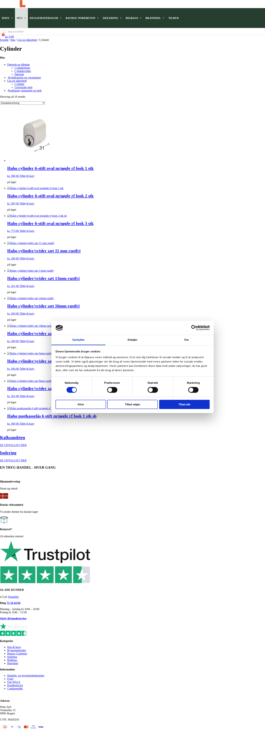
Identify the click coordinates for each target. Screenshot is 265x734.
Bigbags (132, 18)
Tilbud (173, 18)
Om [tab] (186, 339)
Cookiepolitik (15, 688)
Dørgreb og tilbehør (18, 64)
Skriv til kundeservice (13, 618)
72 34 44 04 (13, 602)
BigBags (12, 660)
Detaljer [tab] (133, 339)
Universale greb (23, 87)
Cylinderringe (22, 67)
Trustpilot (13, 596)
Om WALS (13, 682)
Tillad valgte (132, 404)
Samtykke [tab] (78, 339)
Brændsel (153, 18)
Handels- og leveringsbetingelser (25, 675)
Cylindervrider (22, 71)
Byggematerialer (44, 18)
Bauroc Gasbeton (17, 653)
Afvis (81, 404)
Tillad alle (184, 404)
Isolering (110, 18)
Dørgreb (19, 74)
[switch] (112, 390)
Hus (19, 18)
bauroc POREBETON (80, 18)
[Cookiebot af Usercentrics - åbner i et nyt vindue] (194, 327)
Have (5, 18)
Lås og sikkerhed (27, 39)
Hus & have (14, 647)
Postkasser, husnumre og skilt (24, 90)
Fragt (10, 678)
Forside (4, 39)
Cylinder (19, 84)
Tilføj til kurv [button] (26, 175)
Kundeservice (15, 685)
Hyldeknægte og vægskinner (24, 77)
